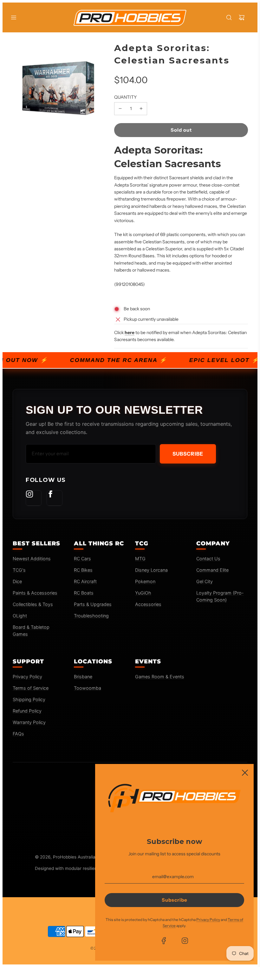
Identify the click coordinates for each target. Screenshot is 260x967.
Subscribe (187, 454)
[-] (120, 108)
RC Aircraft (85, 581)
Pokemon (145, 581)
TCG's (19, 570)
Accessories (148, 604)
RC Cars (82, 558)
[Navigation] (13, 17)
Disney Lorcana (151, 570)
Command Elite (212, 570)
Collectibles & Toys (33, 604)
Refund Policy (27, 711)
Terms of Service (31, 688)
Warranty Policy (29, 722)
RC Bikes (83, 570)
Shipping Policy (29, 699)
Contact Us (208, 558)
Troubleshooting (91, 615)
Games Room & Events (159, 676)
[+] (141, 108)
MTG (140, 558)
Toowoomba (87, 688)
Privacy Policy (27, 676)
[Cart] (241, 17)
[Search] (229, 17)
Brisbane (83, 676)
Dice (17, 581)
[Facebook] (54, 498)
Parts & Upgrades (93, 604)
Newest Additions (32, 558)
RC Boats (84, 592)
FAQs (18, 733)
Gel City (204, 581)
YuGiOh (143, 592)
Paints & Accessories (35, 592)
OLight (20, 615)
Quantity (125, 97)
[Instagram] (34, 498)
